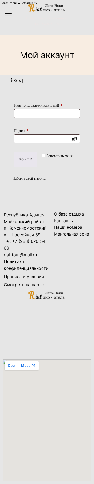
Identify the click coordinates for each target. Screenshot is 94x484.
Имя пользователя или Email (47, 105)
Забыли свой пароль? (29, 178)
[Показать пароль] (74, 139)
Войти (26, 159)
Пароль (31, 130)
